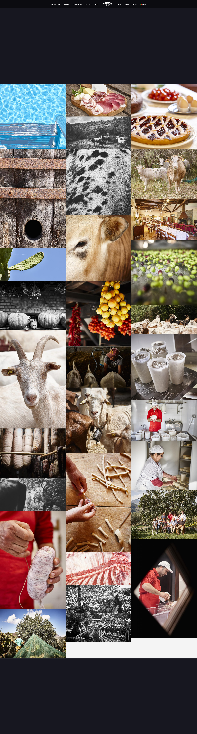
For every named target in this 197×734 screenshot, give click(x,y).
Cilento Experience (55, 4)
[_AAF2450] (98, 313)
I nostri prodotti (77, 4)
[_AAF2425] (98, 627)
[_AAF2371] (98, 599)
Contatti (134, 4)
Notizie (119, 4)
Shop (96, 4)
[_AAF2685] (98, 367)
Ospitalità (66, 4)
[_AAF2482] (98, 502)
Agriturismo (88, 4)
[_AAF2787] (164, 272)
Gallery (127, 4)
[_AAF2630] (164, 514)
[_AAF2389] (33, 633)
